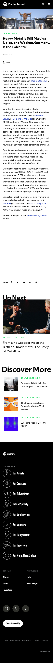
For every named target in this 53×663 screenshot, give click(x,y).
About (6, 577)
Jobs (5, 583)
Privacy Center (15, 640)
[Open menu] (49, 4)
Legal (6, 640)
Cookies (36, 640)
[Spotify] (14, 4)
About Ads (45, 640)
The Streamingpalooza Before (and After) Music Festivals (33, 406)
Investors (7, 589)
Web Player (32, 583)
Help (29, 577)
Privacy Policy (27, 640)
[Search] (43, 4)
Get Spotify (14, 623)
